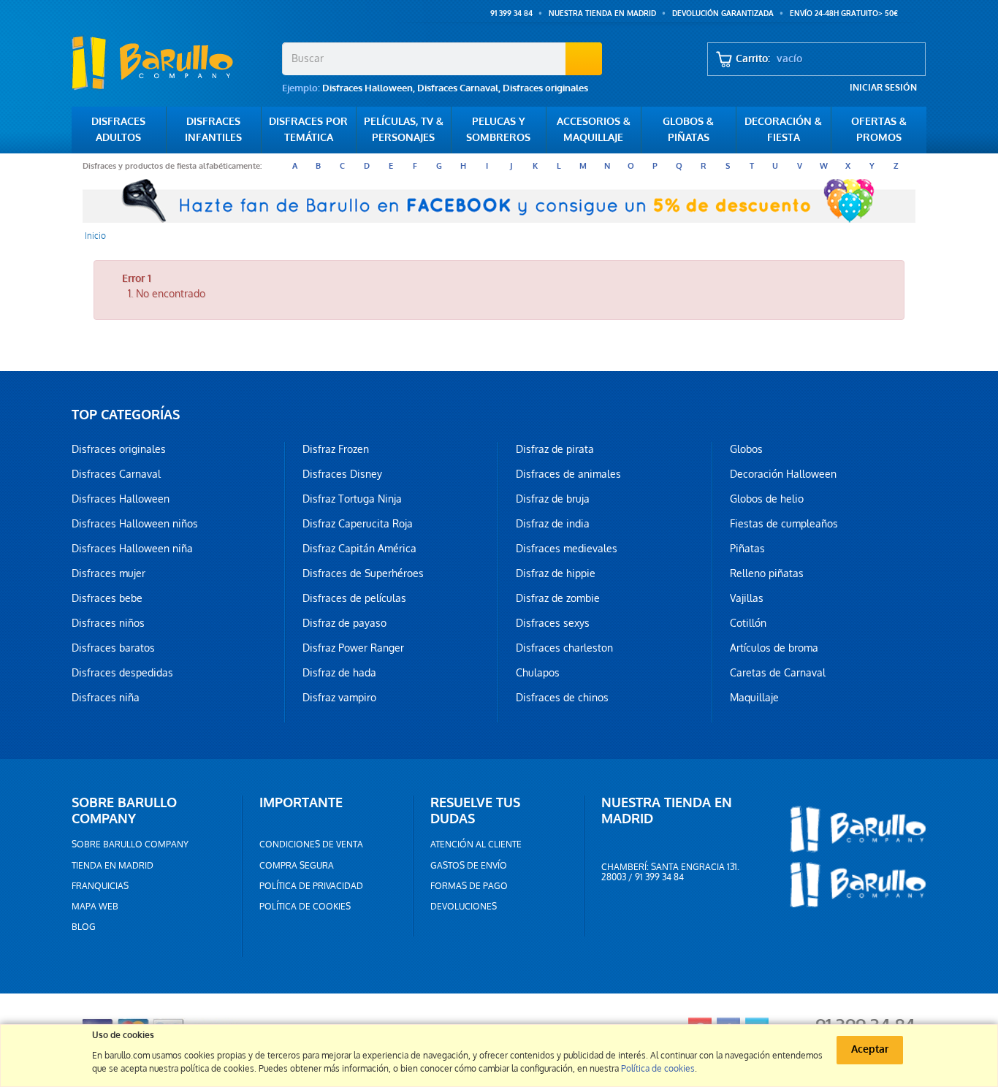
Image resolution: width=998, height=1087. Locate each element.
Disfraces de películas (354, 598)
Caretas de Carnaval (778, 672)
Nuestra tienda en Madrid (602, 13)
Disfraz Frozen (335, 449)
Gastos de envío (468, 865)
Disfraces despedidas (122, 672)
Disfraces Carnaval (457, 88)
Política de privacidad (311, 886)
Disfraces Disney (342, 474)
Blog (84, 927)
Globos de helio (767, 499)
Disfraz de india (553, 523)
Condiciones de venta (311, 844)
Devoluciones (463, 906)
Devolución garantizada (723, 13)
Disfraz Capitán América (359, 548)
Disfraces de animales (568, 474)
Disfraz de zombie (558, 598)
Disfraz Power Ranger (353, 648)
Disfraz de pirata (555, 449)
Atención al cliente (476, 844)
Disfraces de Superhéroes (363, 573)
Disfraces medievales (566, 548)
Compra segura (296, 865)
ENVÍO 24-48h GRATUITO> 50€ (844, 13)
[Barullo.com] (171, 63)
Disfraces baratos (113, 648)
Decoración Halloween (783, 474)
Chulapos (538, 672)
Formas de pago (469, 886)
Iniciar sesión (883, 88)
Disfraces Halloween (367, 88)
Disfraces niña (106, 697)
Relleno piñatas (767, 573)
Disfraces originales (545, 88)
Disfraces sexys (553, 623)
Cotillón (748, 623)
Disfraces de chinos (562, 697)
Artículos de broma (774, 648)
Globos (746, 449)
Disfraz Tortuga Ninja (352, 499)
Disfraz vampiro (339, 697)
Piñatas (747, 548)
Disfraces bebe (107, 598)
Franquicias (100, 886)
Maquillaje (754, 697)
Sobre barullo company (130, 844)
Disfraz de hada (339, 672)
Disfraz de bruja (553, 499)
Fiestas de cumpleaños (784, 523)
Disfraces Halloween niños (135, 523)
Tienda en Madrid (112, 865)
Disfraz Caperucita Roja (357, 523)
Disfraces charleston (564, 648)
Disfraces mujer (108, 573)
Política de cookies (305, 906)
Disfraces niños (108, 623)
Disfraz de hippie (555, 573)
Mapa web (95, 906)
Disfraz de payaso (344, 623)
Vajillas (746, 598)
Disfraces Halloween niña (132, 548)
